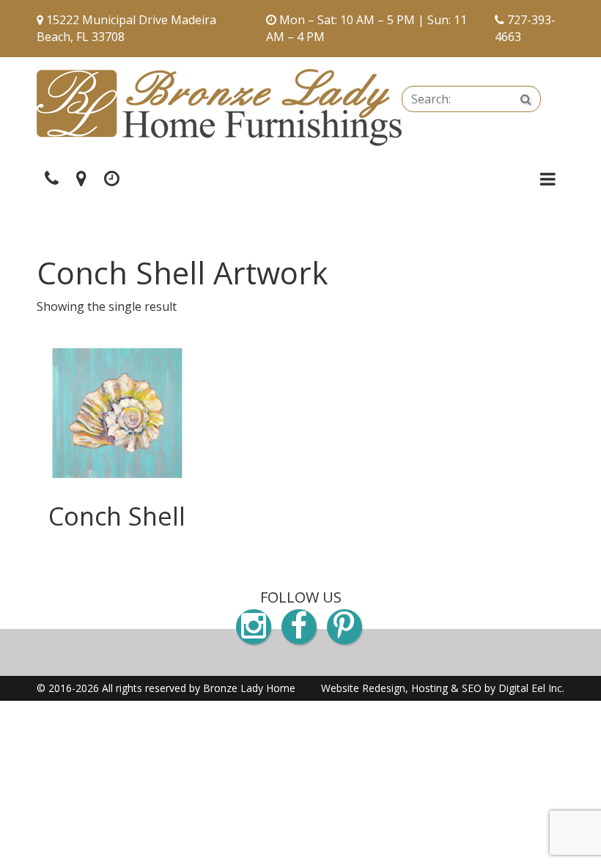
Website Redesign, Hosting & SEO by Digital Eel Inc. (442, 688)
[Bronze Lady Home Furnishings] (219, 107)
